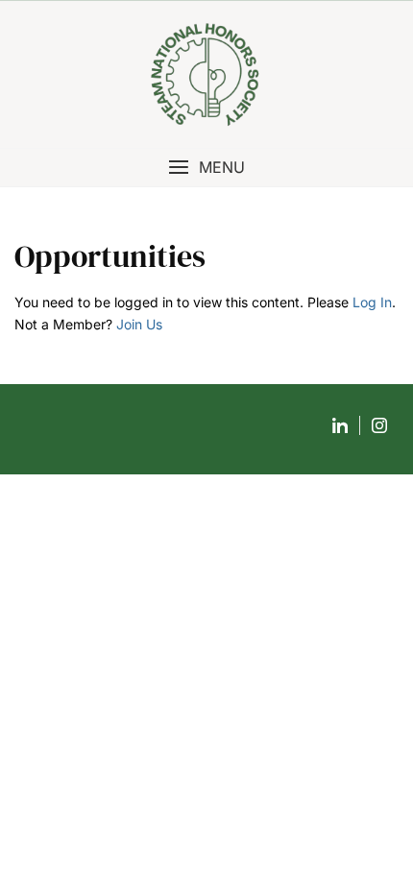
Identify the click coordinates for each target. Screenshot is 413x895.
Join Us (139, 324)
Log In (372, 302)
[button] (206, 167)
